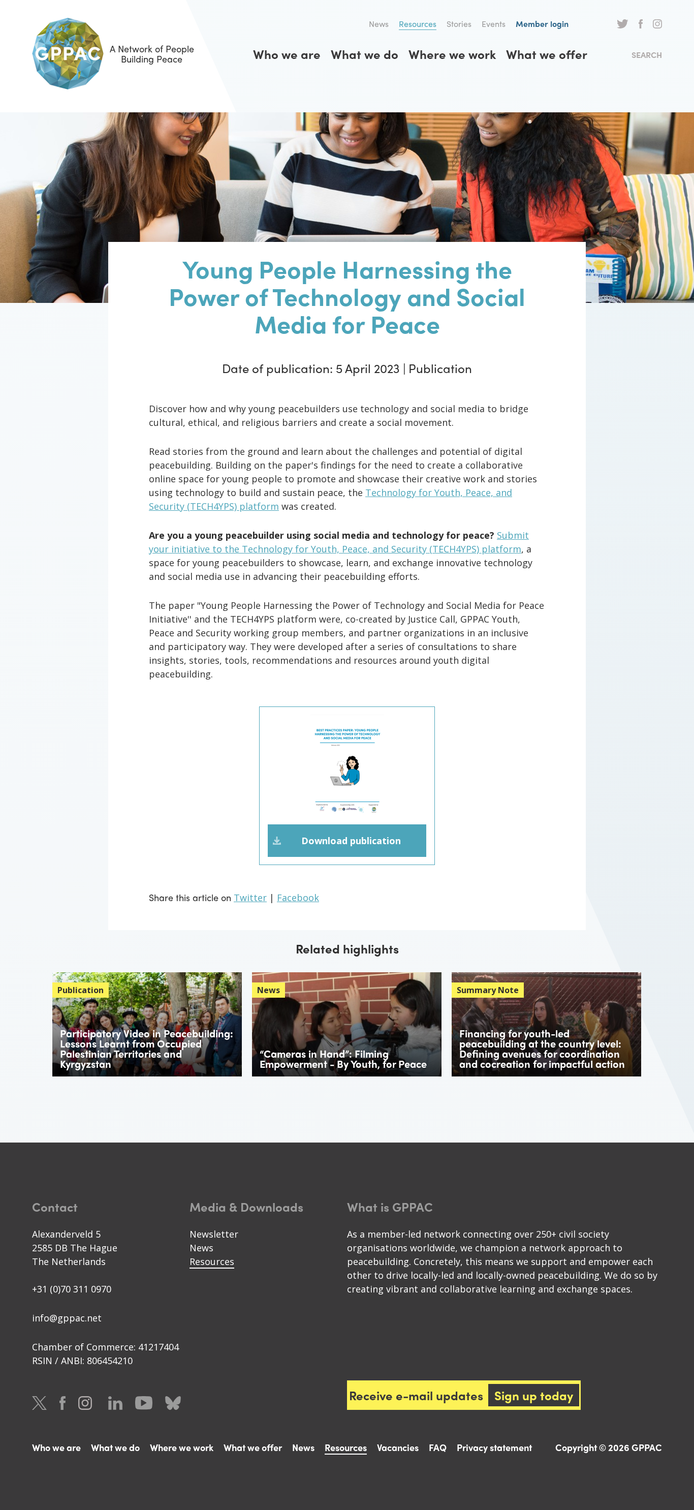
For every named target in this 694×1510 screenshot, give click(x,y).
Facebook (641, 23)
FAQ (438, 1447)
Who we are (287, 54)
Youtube (143, 1403)
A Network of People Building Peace (152, 53)
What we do (364, 54)
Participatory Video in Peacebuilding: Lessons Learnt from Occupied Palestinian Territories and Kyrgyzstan (146, 1048)
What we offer (546, 54)
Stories (459, 23)
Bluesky (173, 1403)
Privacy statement (494, 1447)
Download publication (351, 841)
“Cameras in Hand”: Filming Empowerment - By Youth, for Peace (343, 1058)
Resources (417, 23)
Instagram (657, 23)
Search (647, 54)
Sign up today (533, 1395)
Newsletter (214, 1234)
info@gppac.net (67, 1318)
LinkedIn (115, 1403)
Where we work (452, 54)
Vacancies (398, 1447)
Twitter (622, 23)
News (379, 23)
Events (494, 23)
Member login (542, 23)
